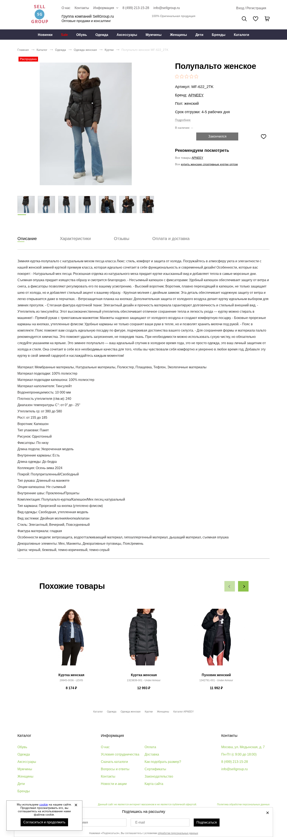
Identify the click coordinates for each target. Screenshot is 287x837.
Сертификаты (155, 769)
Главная (23, 49)
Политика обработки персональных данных (243, 804)
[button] (229, 586)
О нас (66, 8)
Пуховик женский (216, 675)
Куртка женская (71, 675)
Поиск (244, 18)
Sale (64, 35)
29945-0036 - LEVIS (71, 680)
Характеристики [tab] (75, 238)
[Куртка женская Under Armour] (143, 639)
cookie (43, 804)
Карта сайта (154, 784)
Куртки (109, 49)
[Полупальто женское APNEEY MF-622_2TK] (85, 124)
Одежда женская (85, 49)
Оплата (150, 747)
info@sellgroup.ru (166, 8)
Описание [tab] (27, 238)
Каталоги (241, 35)
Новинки (45, 35)
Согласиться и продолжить (44, 822)
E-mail (140, 822)
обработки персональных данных (178, 833)
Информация (112, 735)
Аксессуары (127, 35)
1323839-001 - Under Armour (144, 680)
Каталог (42, 49)
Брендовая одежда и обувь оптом (39, 14)
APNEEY (196, 95)
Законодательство (159, 776)
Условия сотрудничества (120, 754)
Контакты (82, 8)
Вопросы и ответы (115, 769)
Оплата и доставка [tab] (171, 238)
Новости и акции (114, 784)
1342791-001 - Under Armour (216, 680)
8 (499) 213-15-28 (135, 8)
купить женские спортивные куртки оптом (209, 164)
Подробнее (183, 120)
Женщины (178, 35)
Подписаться (206, 822)
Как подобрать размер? (163, 762)
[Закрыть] (76, 805)
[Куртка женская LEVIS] (71, 639)
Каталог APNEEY (183, 711)
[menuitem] (45, 34)
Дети (199, 35)
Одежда (101, 35)
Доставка (152, 754)
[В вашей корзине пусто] (267, 18)
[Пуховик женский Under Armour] (216, 639)
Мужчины (154, 35)
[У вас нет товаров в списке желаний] (255, 18)
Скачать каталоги (114, 762)
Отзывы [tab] (121, 238)
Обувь (81, 35)
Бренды (218, 35)
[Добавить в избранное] (263, 136)
